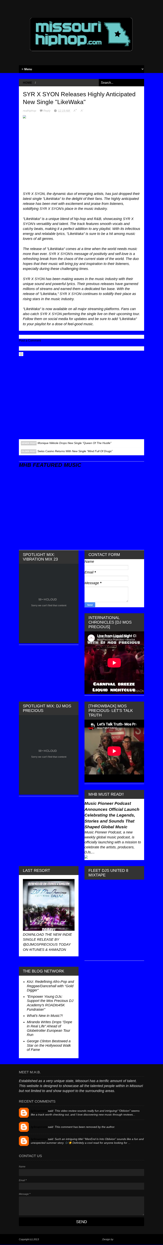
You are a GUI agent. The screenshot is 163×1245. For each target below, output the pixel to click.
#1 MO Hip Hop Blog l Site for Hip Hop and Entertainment (70, 1239)
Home (27, 82)
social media (58, 319)
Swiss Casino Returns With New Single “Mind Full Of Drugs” (75, 451)
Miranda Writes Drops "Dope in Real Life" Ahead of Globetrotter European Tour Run (49, 1028)
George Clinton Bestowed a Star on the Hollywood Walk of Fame (49, 1045)
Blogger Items (121, 1239)
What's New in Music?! (45, 1016)
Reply (47, 110)
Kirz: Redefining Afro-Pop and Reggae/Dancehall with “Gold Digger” (50, 986)
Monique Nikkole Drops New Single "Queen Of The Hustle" (74, 443)
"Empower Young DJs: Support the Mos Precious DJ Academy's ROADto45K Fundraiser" (50, 1003)
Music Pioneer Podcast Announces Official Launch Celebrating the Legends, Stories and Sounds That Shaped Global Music (111, 815)
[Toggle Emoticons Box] (21, 354)
